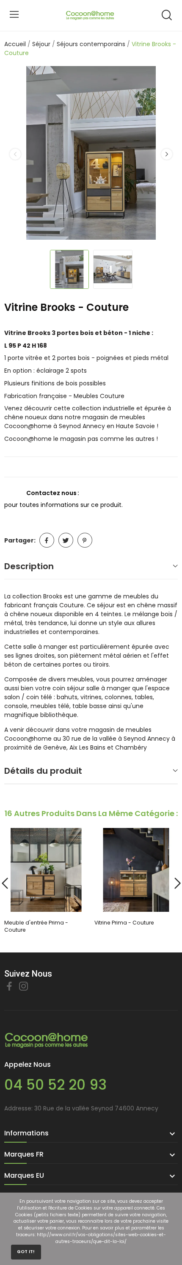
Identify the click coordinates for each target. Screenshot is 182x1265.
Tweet (65, 540)
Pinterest (84, 540)
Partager (46, 540)
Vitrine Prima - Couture (124, 922)
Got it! (26, 1251)
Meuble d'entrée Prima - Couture (36, 926)
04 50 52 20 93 (55, 1085)
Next (166, 154)
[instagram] (24, 986)
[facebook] (9, 986)
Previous (15, 154)
